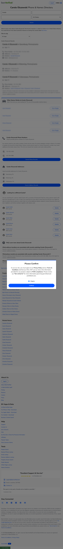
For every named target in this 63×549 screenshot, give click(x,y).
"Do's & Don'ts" (19, 274)
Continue (31, 285)
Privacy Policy (38, 268)
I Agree (32, 281)
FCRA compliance (37, 272)
